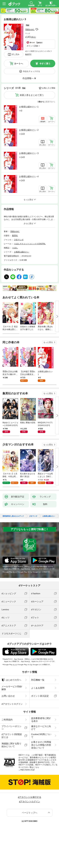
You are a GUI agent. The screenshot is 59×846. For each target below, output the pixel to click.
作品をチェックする (31, 71)
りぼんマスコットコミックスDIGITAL (30, 244)
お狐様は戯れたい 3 (29, 153)
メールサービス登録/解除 (12, 688)
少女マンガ (18, 240)
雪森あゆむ (30, 29)
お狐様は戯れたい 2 (29, 130)
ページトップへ (29, 812)
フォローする (36, 29)
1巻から (41, 102)
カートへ (18, 63)
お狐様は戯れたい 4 (29, 176)
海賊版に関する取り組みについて (11, 745)
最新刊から (50, 102)
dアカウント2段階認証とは (12, 735)
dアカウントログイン (12, 704)
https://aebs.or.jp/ (27, 770)
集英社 (15, 235)
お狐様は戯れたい (21, 252)
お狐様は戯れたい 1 (29, 106)
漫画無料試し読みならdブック (13, 516)
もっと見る (48, 342)
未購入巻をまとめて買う (32, 95)
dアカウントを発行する (29, 797)
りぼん (15, 248)
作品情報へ (28, 78)
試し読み (15, 54)
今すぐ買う (45, 63)
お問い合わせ (8, 696)
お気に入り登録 (48, 88)
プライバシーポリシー (11, 727)
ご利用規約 (7, 719)
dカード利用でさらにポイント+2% (37, 51)
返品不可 (28, 54)
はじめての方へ (13, 680)
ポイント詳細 (32, 46)
